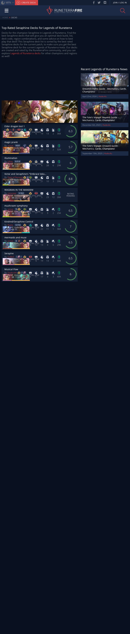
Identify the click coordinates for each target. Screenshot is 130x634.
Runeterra (68, 11)
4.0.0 (18, 145)
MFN (8, 2)
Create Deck (28, 2)
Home (5, 17)
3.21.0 (17, 161)
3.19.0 (21, 193)
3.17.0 (18, 225)
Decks (14, 17)
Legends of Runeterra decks (25, 53)
